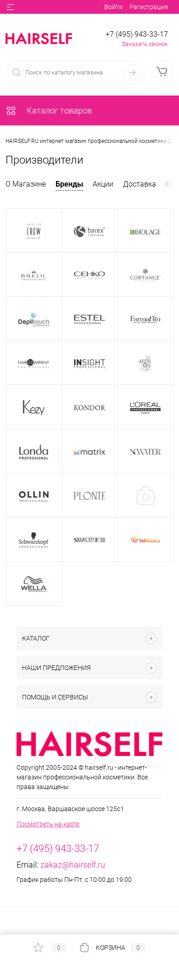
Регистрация (148, 7)
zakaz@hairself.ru (72, 864)
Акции (103, 184)
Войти (113, 7)
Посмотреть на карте (48, 824)
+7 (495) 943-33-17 (137, 34)
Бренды (69, 184)
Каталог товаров (58, 110)
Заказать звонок (145, 43)
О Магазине (26, 184)
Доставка (139, 184)
